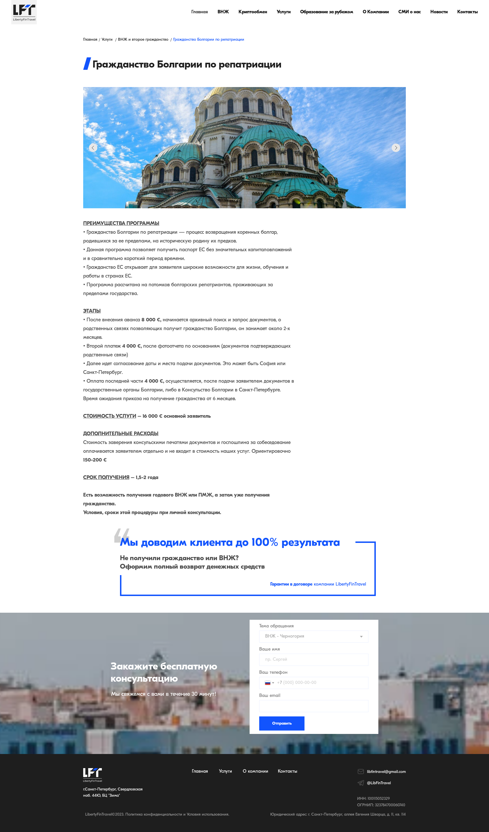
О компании (255, 771)
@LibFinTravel (379, 783)
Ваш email (269, 696)
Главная (199, 12)
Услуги (284, 12)
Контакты (467, 12)
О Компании (376, 12)
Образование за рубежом (326, 12)
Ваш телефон (273, 672)
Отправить (282, 724)
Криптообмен (253, 12)
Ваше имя (269, 649)
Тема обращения (276, 626)
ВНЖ (223, 12)
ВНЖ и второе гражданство (143, 40)
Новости (439, 12)
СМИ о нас (409, 12)
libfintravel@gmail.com (386, 772)
